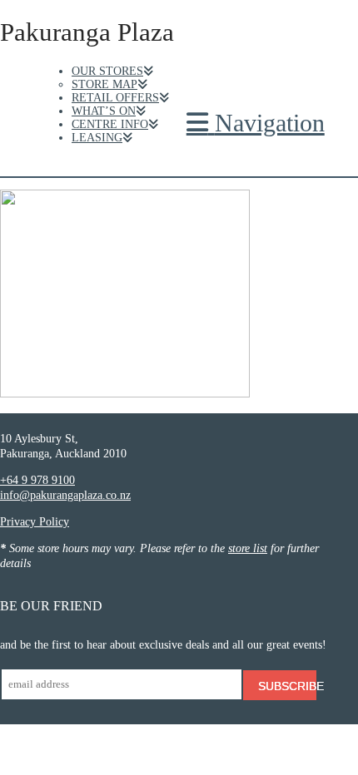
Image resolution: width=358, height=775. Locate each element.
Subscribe (287, 686)
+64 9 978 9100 (37, 480)
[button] (256, 123)
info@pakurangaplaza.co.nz (65, 495)
